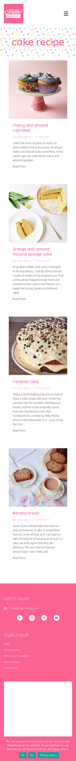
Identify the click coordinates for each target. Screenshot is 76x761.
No (32, 755)
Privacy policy (12, 650)
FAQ (6, 644)
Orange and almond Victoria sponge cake (32, 251)
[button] (20, 618)
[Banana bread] (38, 477)
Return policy (12, 662)
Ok (23, 755)
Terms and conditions (17, 656)
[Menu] (66, 13)
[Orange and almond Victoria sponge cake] (38, 213)
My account (11, 667)
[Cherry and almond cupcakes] (38, 89)
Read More (19, 166)
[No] (71, 749)
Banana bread (26, 513)
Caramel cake (26, 381)
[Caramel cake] (38, 345)
